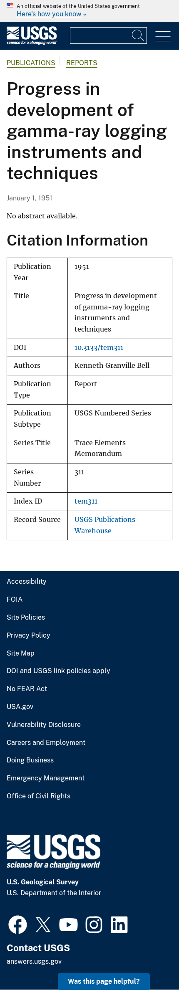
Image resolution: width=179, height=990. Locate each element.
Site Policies (26, 617)
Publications (31, 63)
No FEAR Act (27, 689)
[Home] (32, 43)
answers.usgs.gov (34, 961)
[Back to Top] (148, 959)
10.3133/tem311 (99, 348)
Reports (81, 63)
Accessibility (27, 581)
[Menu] (163, 36)
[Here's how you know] (89, 11)
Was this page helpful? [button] (104, 981)
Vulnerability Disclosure (44, 725)
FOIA (14, 599)
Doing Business (30, 760)
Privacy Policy (28, 635)
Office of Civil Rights (38, 796)
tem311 (86, 501)
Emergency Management (46, 778)
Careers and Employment (46, 743)
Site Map (21, 653)
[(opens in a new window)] (18, 924)
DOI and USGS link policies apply (58, 671)
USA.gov (20, 707)
